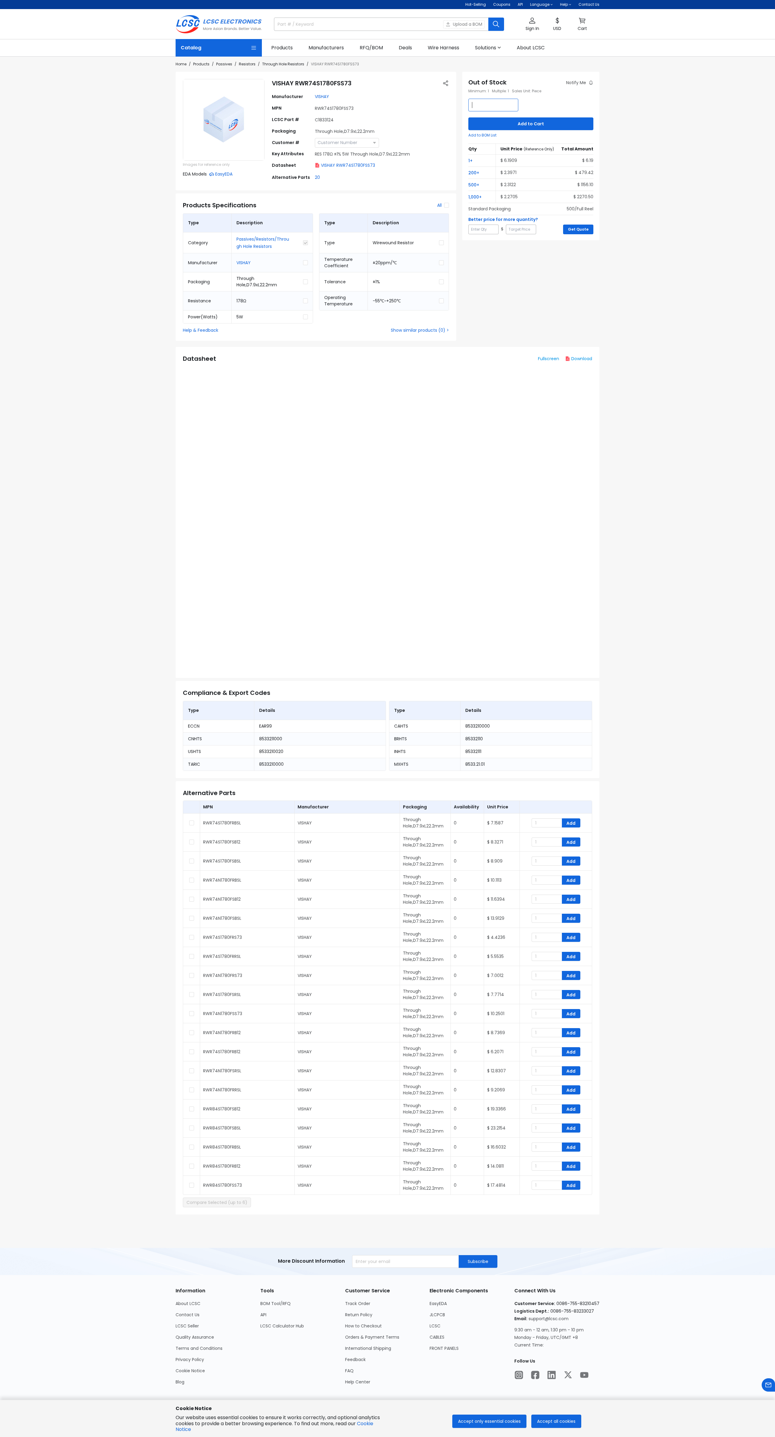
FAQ (349, 1371)
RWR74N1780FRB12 (222, 1033)
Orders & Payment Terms (372, 1337)
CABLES (437, 1337)
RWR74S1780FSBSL (222, 861)
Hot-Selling (475, 4)
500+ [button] (473, 185)
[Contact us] (768, 1385)
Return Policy (358, 1315)
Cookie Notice (190, 1371)
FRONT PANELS (444, 1348)
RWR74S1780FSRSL (222, 994)
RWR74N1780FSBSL (222, 918)
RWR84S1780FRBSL (222, 1147)
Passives (224, 64)
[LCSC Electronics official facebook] (535, 1374)
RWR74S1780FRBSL (222, 823)
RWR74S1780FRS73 (222, 937)
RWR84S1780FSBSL (222, 1128)
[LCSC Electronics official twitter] (567, 1374)
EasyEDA (438, 1304)
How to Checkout (363, 1326)
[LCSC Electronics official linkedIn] (551, 1374)
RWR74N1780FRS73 (222, 975)
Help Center (357, 1382)
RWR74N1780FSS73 (222, 1014)
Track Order (357, 1304)
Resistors (247, 64)
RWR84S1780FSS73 (222, 1185)
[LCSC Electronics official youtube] (584, 1374)
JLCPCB (437, 1315)
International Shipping (368, 1348)
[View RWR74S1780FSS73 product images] (224, 120)
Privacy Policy (190, 1359)
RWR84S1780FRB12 (221, 1166)
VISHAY (322, 97)
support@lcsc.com (549, 1319)
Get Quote (578, 229)
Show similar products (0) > (420, 330)
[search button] (496, 24)
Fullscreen (548, 359)
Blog (180, 1382)
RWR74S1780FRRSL (222, 956)
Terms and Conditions (199, 1348)
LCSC (435, 1326)
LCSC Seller (187, 1326)
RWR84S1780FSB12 (221, 1109)
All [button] (439, 205)
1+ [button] (470, 161)
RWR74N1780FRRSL (222, 1090)
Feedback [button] (355, 1359)
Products (201, 64)
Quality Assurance (195, 1337)
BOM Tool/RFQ (275, 1304)
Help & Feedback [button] (200, 330)
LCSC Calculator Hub (282, 1326)
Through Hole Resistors (283, 64)
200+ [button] (473, 173)
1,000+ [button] (475, 197)
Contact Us (589, 4)
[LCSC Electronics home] (219, 24)
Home (181, 64)
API (520, 4)
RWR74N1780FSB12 (222, 899)
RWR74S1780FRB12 (221, 1052)
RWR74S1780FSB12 (221, 842)
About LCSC (188, 1304)
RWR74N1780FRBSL (222, 880)
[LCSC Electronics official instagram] (518, 1374)
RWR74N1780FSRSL (222, 1071)
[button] (532, 24)
